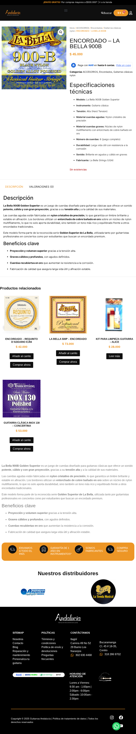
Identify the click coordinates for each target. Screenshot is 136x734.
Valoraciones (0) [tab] (41, 186)
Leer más (114, 356)
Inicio (72, 28)
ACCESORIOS (82, 28)
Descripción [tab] (14, 186)
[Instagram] (112, 717)
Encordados (96, 28)
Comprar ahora (22, 364)
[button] (65, 10)
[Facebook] (121, 717)
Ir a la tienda (98, 2)
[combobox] (106, 13)
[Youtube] (121, 726)
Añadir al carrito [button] (21, 356)
